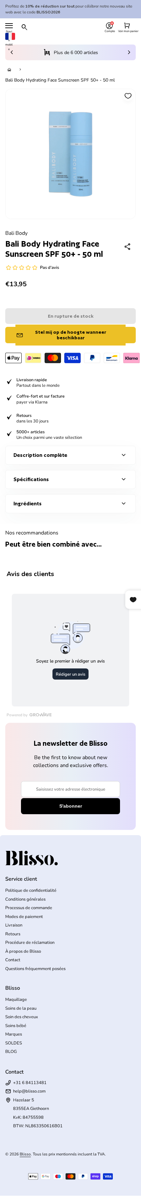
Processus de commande (28, 908)
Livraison (13, 925)
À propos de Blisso (23, 951)
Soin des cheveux (21, 1017)
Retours (12, 934)
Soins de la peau (20, 1008)
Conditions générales (25, 899)
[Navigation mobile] (9, 25)
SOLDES (13, 1043)
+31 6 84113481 (30, 1083)
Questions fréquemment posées (35, 969)
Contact (12, 960)
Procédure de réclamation (29, 943)
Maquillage (16, 999)
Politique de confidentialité (30, 890)
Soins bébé (15, 1026)
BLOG (11, 1052)
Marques (13, 1034)
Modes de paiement (24, 917)
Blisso (25, 1154)
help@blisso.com (29, 1091)
